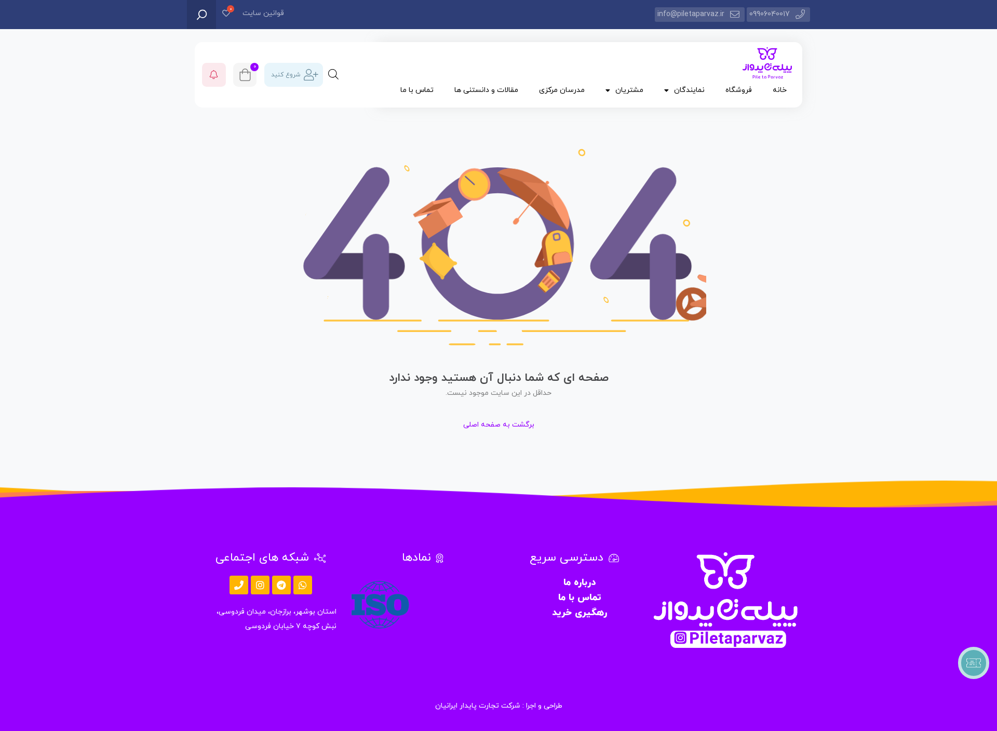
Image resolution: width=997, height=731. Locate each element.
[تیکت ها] (973, 663)
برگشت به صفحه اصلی (498, 425)
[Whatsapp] (302, 585)
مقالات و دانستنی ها (486, 90)
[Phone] (239, 585)
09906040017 (769, 14)
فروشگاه (738, 90)
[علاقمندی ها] (226, 14)
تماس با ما (417, 90)
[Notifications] (214, 75)
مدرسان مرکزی (562, 90)
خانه (780, 90)
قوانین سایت (263, 13)
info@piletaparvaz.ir (690, 14)
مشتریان (629, 90)
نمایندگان (689, 90)
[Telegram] (281, 585)
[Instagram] (260, 585)
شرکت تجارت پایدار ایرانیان (477, 706)
